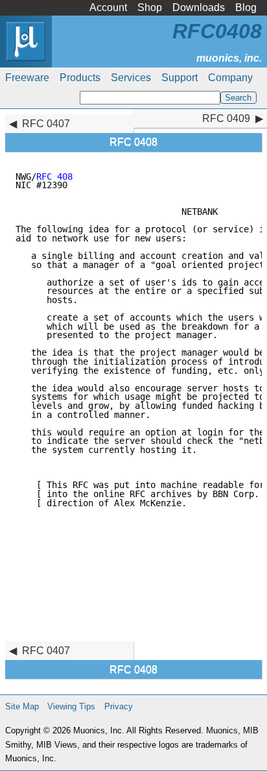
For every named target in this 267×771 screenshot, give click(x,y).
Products (80, 77)
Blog (246, 7)
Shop (149, 7)
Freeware (27, 77)
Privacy (118, 706)
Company (230, 77)
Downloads (198, 7)
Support (179, 77)
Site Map (22, 706)
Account (108, 7)
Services (131, 77)
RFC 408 (54, 176)
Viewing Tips (71, 706)
